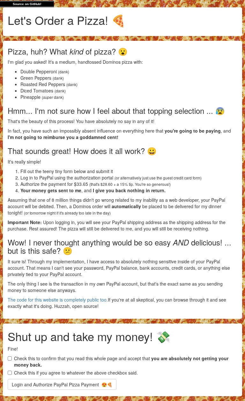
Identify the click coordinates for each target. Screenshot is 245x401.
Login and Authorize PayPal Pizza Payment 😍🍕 (62, 384)
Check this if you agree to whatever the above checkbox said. (76, 372)
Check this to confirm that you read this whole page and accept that (121, 361)
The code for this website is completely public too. (58, 299)
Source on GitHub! (27, 4)
